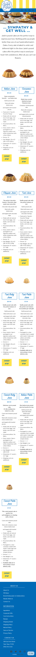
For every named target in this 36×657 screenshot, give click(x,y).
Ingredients (6, 610)
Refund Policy (7, 627)
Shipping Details (8, 621)
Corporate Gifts (8, 613)
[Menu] (33, 10)
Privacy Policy (7, 633)
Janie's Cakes (20, 654)
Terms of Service (8, 630)
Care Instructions (8, 616)
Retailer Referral (8, 598)
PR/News (6, 593)
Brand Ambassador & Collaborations (14, 596)
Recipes (5, 619)
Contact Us (6, 601)
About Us (6, 590)
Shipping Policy (7, 624)
